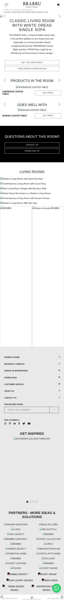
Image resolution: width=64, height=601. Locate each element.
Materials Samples (14, 364)
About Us (9, 391)
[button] (4, 80)
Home (6, 9)
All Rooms (14, 9)
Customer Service (14, 384)
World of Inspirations (16, 371)
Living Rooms (27, 9)
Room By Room (11, 357)
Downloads (10, 378)
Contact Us (10, 398)
